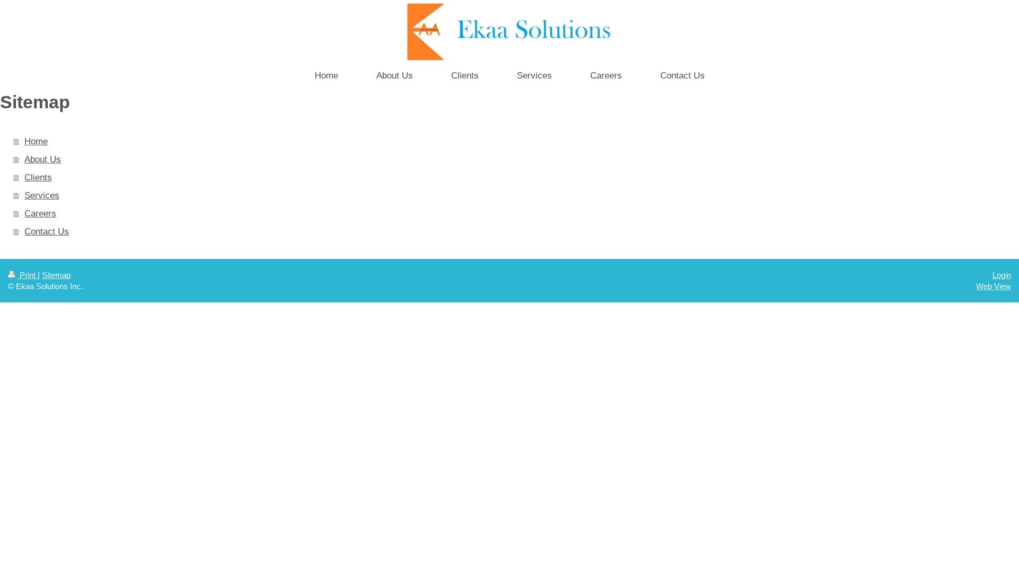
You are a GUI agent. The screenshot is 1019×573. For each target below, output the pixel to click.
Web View (993, 286)
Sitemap (56, 275)
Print (28, 275)
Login (1001, 275)
